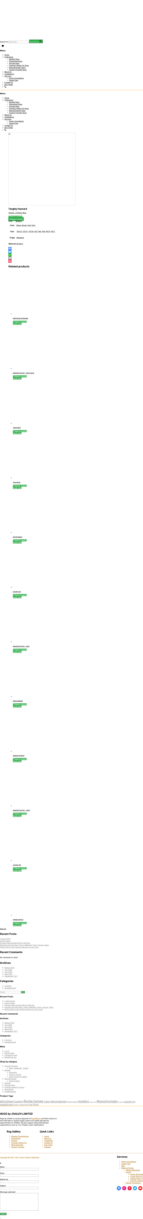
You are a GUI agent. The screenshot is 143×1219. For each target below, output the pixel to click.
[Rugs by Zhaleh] (28, 17)
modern (83, 1101)
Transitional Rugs (15, 61)
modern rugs (92, 1102)
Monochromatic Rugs (17, 68)
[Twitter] (71, 251)
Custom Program (11, 1066)
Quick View (17, 324)
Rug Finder (8, 85)
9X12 (53, 231)
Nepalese (20, 238)
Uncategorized (10, 988)
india (46, 1101)
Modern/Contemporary (20, 1136)
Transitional (8, 1089)
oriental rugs (6, 1104)
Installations (9, 74)
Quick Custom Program (18, 1077)
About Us (8, 72)
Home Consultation (16, 78)
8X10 (48, 231)
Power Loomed (15, 1075)
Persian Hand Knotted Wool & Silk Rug (15, 943)
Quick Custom (14, 1081)
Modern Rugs (14, 59)
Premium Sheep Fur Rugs (19, 65)
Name (2, 1167)
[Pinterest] (71, 261)
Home (6, 55)
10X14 (19, 231)
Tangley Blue (21, 213)
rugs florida (33, 1104)
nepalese (120, 1102)
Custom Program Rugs (18, 70)
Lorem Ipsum (5, 939)
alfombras (6, 1101)
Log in (6, 1051)
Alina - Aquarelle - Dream (18, 1068)
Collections (8, 57)
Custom (18, 1101)
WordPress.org (10, 1057)
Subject (3, 1186)
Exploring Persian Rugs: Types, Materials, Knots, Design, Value (24, 945)
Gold (29, 225)
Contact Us (8, 82)
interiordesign (58, 1101)
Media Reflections (133, 1170)
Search (3, 929)
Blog (123, 1166)
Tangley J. (12, 213)
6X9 (43, 231)
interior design (72, 1102)
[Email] (71, 258)
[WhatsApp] (71, 254)
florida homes (33, 1101)
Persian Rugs (14, 63)
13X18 (30, 231)
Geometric (13, 1072)
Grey (33, 225)
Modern (19, 221)
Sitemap (47, 1147)
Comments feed (10, 1055)
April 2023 (8, 974)
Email (2, 1173)
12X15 (24, 231)
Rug (26, 1105)
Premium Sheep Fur (19, 1143)
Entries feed (9, 1053)
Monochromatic (10, 1079)
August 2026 (9, 968)
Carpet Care (13, 80)
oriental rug (129, 1101)
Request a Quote (16, 219)
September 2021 (11, 976)
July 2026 (8, 970)
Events (128, 1172)
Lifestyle (8, 986)
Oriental (7, 1083)
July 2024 (8, 972)
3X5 (35, 231)
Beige (18, 225)
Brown (24, 225)
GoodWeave (36, 1119)
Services (7, 76)
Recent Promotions (133, 1183)
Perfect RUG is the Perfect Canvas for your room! (19, 947)
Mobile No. (4, 1179)
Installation (48, 1141)
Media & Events (127, 1168)
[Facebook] (71, 248)
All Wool (19, 244)
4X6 (39, 231)
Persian (14, 1141)
